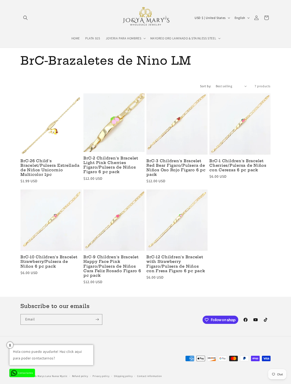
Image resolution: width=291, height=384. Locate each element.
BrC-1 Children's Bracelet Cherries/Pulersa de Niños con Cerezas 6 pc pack (237, 165)
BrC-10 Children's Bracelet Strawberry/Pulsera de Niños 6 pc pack (49, 261)
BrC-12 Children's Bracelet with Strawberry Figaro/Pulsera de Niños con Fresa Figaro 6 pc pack (175, 264)
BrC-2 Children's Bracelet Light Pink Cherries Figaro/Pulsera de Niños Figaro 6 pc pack (110, 165)
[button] (25, 18)
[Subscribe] (97, 319)
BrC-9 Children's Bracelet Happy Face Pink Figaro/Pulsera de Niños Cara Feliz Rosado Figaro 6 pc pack (112, 266)
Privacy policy (101, 376)
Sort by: (205, 86)
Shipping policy (123, 376)
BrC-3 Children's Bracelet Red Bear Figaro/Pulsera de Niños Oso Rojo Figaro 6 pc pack (176, 168)
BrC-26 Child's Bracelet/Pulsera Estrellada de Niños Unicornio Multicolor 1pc (49, 168)
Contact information (149, 376)
